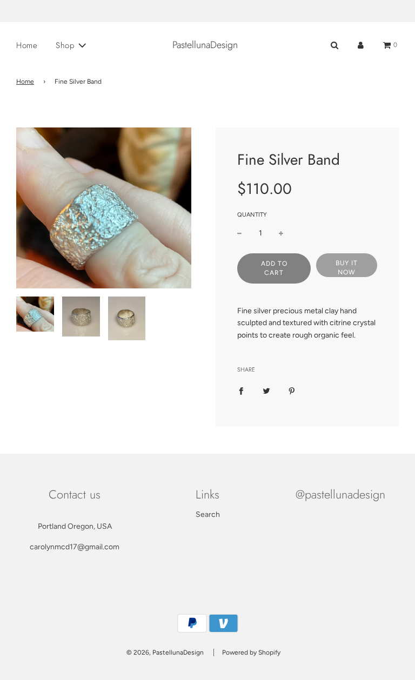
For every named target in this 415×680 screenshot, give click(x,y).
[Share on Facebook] (241, 391)
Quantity (252, 214)
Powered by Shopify (251, 652)
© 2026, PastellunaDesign (165, 652)
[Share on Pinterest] (292, 391)
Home (26, 45)
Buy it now (347, 267)
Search (208, 514)
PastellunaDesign (205, 45)
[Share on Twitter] (266, 391)
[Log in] (360, 45)
